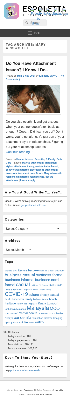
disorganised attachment (44, 169)
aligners (8, 270)
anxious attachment (33, 162)
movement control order (50, 313)
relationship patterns (17, 176)
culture (34, 294)
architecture (20, 270)
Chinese (43, 285)
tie (26, 321)
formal (45, 299)
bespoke (33, 270)
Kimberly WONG (48, 75)
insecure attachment (17, 173)
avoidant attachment (46, 166)
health (53, 299)
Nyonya (9, 317)
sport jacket (11, 322)
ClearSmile (55, 285)
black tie (43, 270)
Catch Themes (45, 394)
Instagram (30, 303)
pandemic (22, 317)
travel (31, 322)
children (34, 285)
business (60, 270)
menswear (11, 313)
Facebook (18, 299)
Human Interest (24, 159)
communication (13, 289)
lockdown (10, 309)
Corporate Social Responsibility (37, 289)
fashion (37, 299)
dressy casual (49, 294)
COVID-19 (16, 293)
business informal (19, 279)
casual (23, 283)
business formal (49, 274)
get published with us (33, 205)
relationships (37, 176)
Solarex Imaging (53, 318)
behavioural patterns (17, 169)
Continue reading (20, 151)
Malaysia (38, 307)
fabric (8, 299)
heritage (10, 303)
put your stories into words (25, 370)
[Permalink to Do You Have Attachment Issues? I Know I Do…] (33, 116)
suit (21, 322)
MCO (55, 308)
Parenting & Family (45, 159)
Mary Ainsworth (52, 173)
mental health (27, 313)
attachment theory (24, 166)
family (28, 299)
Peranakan (37, 317)
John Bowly (36, 173)
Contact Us (57, 390)
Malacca (21, 309)
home (20, 303)
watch (39, 321)
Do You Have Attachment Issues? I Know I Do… (31, 66)
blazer (51, 270)
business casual (20, 274)
